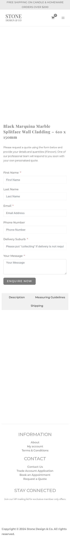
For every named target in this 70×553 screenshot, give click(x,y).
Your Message (13, 255)
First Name (11, 172)
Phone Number (14, 222)
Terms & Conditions (35, 450)
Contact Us (35, 466)
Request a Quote (35, 479)
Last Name (11, 189)
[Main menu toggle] (63, 17)
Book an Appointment (35, 475)
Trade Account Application (35, 470)
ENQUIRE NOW (19, 281)
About (35, 442)
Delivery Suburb (14, 239)
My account (35, 446)
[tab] (15, 297)
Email (7, 205)
